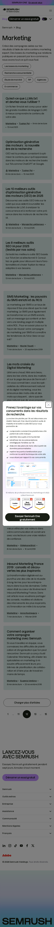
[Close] (48, 405)
